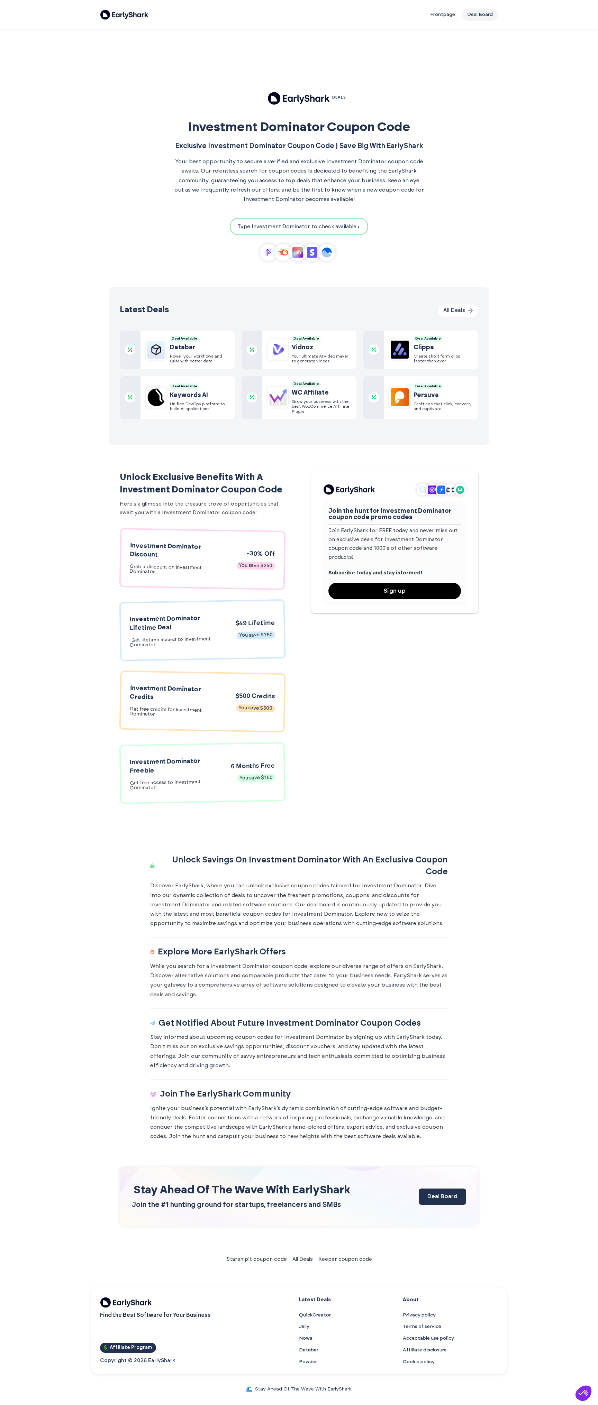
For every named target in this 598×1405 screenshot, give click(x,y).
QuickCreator (315, 1315)
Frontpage (442, 14)
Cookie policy (419, 1361)
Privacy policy (419, 1315)
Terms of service (422, 1326)
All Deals (302, 1259)
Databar (308, 1350)
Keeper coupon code (345, 1259)
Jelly (304, 1326)
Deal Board (442, 1196)
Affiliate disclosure (425, 1350)
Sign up (395, 591)
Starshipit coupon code (256, 1259)
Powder (308, 1361)
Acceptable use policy (428, 1338)
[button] (583, 1393)
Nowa (305, 1338)
